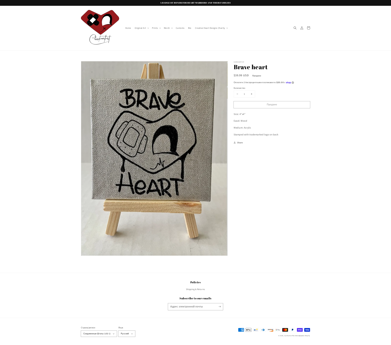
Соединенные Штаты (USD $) (97, 333)
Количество (239, 88)
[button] (141, 28)
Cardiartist (288, 336)
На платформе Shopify (301, 336)
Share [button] (240, 142)
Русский (125, 333)
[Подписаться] (219, 306)
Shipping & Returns (195, 289)
